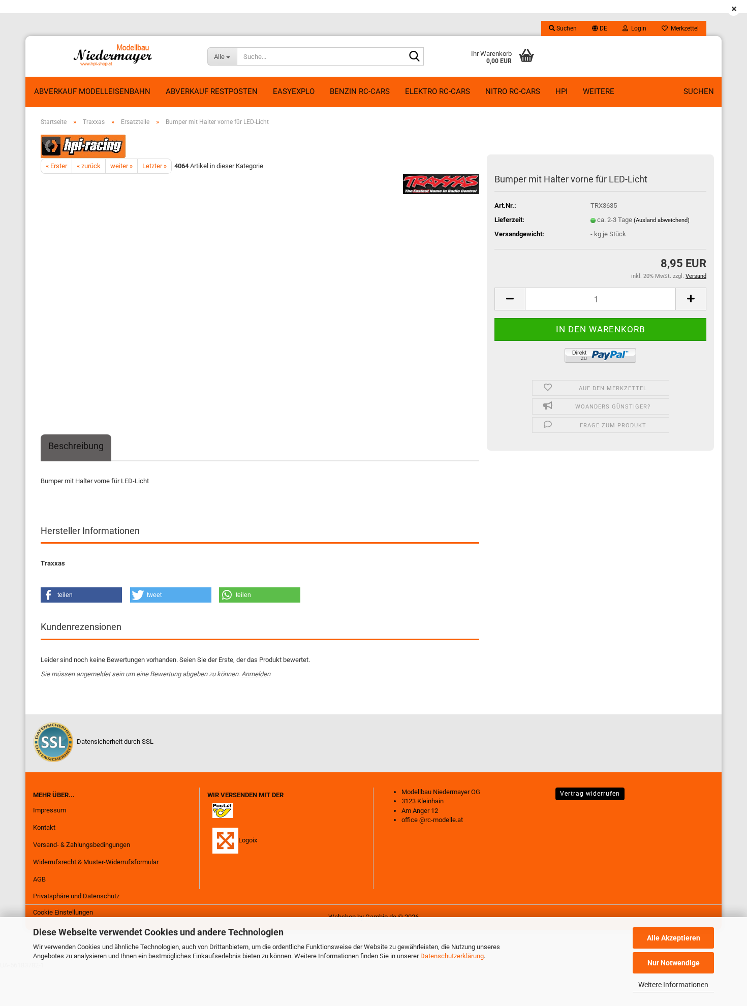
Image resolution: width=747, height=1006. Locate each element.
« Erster (56, 166)
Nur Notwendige (673, 963)
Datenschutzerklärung (452, 956)
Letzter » (154, 166)
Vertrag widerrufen (590, 793)
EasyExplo (294, 91)
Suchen (698, 91)
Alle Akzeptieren (673, 938)
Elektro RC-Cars (437, 91)
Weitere (598, 91)
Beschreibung (76, 446)
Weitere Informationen (673, 985)
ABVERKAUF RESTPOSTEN (212, 91)
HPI (561, 91)
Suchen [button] (566, 28)
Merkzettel (683, 28)
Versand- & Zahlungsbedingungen (81, 844)
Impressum (49, 810)
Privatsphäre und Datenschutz (76, 896)
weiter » (121, 166)
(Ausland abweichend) (662, 220)
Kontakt (44, 827)
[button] (599, 28)
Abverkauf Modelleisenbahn (92, 91)
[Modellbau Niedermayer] (112, 56)
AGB (39, 879)
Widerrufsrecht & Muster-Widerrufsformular (96, 862)
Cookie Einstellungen (63, 912)
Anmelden (255, 674)
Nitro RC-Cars (512, 91)
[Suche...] (414, 57)
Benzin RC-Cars (360, 91)
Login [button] (637, 28)
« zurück (89, 166)
